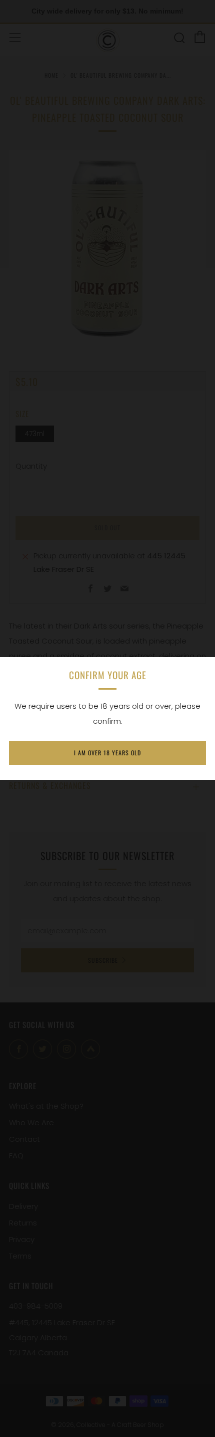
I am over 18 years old (107, 752)
